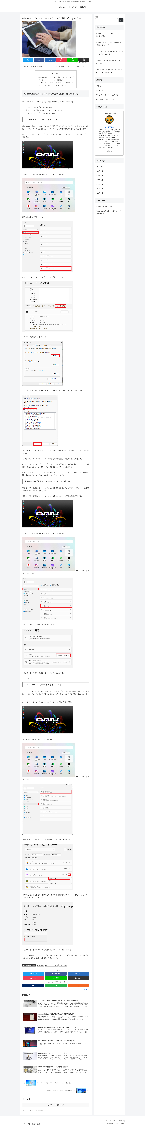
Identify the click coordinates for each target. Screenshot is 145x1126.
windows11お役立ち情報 (29, 965)
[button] (83, 60)
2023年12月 (100, 167)
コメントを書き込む (56, 1105)
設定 (57, 965)
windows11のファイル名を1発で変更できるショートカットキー (109, 71)
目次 (53, 73)
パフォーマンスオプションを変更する (52, 80)
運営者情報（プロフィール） (105, 99)
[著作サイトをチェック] (33, 985)
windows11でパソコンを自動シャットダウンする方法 (109, 35)
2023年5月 (99, 184)
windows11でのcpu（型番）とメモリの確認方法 (109, 62)
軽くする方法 (64, 965)
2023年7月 (99, 175)
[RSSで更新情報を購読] (78, 985)
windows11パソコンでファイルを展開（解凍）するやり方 (108, 44)
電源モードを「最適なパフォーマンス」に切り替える (57, 82)
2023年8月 (99, 171)
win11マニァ (109, 127)
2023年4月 (99, 189)
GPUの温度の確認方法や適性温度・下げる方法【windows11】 (109, 53)
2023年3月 (99, 193)
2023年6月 (99, 180)
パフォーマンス (49, 965)
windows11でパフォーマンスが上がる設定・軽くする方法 (56, 77)
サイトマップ (100, 90)
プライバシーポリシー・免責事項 (107, 95)
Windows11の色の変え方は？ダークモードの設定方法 (109, 212)
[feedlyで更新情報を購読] (56, 985)
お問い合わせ (100, 86)
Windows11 (41, 965)
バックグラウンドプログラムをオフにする (53, 85)
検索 (96, 17)
